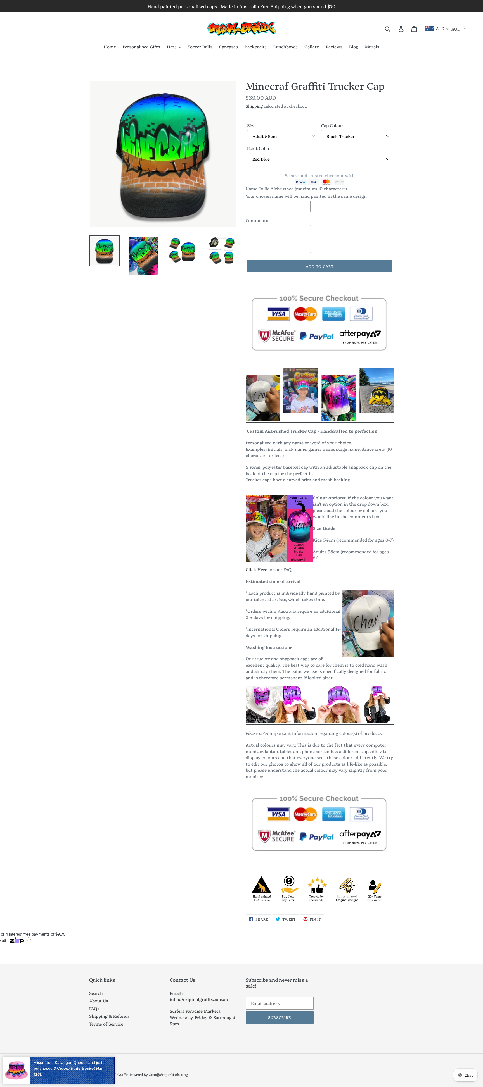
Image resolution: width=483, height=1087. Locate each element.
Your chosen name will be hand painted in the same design (306, 196)
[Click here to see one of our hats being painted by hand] (320, 419)
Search (96, 993)
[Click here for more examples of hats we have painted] (320, 721)
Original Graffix (116, 1074)
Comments (257, 220)
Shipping (254, 106)
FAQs (94, 1008)
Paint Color (258, 148)
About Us (98, 1000)
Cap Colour (332, 125)
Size (251, 125)
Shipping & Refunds (109, 1016)
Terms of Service (106, 1024)
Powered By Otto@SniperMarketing (159, 1074)
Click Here (256, 569)
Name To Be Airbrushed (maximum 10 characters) (296, 188)
